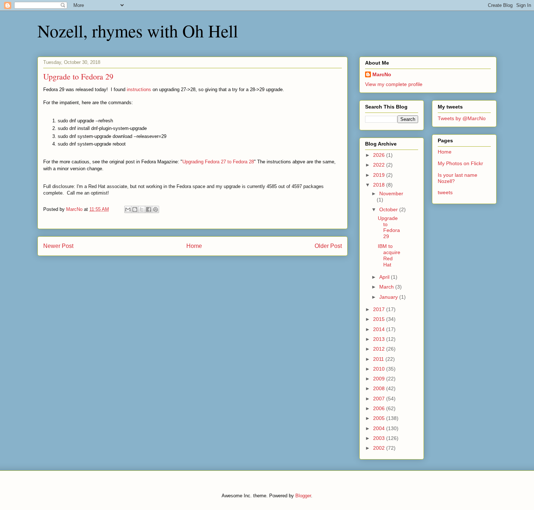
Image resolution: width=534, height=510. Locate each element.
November (391, 193)
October (389, 209)
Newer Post (58, 246)
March (387, 287)
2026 (379, 155)
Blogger (303, 495)
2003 (379, 438)
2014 (379, 329)
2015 (379, 319)
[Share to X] (141, 209)
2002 (379, 448)
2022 (379, 165)
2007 (379, 398)
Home (194, 246)
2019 (379, 175)
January (389, 297)
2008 (379, 388)
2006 (379, 408)
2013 (379, 339)
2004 (379, 428)
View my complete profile (393, 84)
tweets (445, 192)
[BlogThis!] (134, 209)
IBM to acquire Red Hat (389, 255)
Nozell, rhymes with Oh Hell (137, 30)
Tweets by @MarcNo (462, 118)
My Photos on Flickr (460, 163)
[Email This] (128, 209)
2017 (379, 309)
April (385, 277)
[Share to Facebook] (148, 209)
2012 (379, 349)
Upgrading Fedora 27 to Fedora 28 (218, 161)
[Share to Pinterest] (155, 209)
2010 (379, 369)
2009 (379, 379)
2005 (379, 418)
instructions (139, 89)
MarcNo (381, 74)
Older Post (328, 246)
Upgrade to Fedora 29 (389, 227)
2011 (379, 359)
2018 (379, 185)
